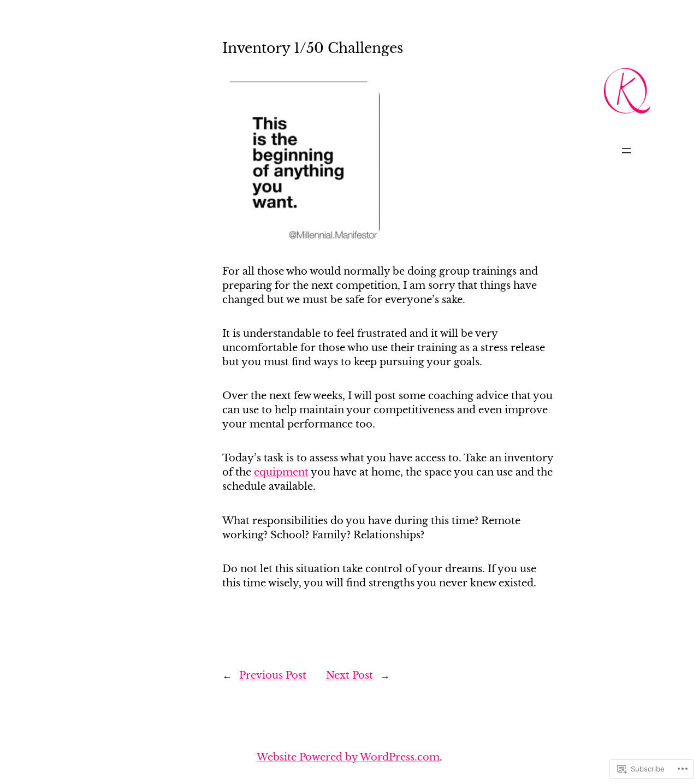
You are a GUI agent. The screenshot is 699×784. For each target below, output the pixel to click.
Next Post (349, 675)
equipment (281, 472)
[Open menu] (626, 150)
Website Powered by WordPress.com (348, 757)
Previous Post (272, 675)
